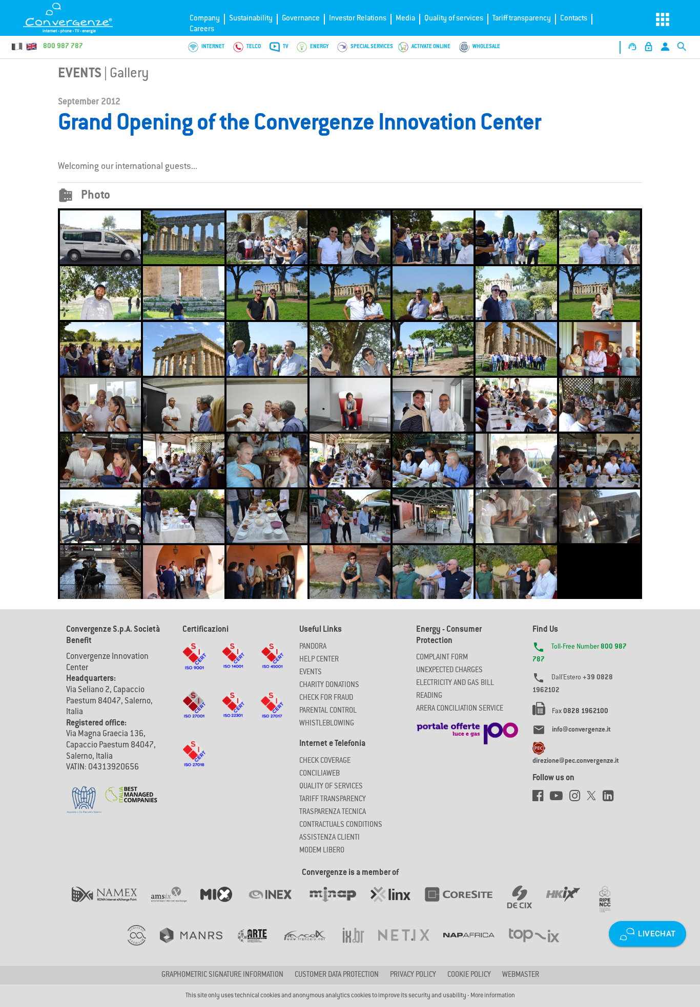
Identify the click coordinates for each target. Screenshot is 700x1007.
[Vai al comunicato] (131, 788)
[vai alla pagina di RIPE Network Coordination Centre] (611, 905)
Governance (301, 19)
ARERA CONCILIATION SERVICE (459, 709)
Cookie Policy (469, 975)
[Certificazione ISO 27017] (272, 714)
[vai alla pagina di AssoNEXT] (144, 945)
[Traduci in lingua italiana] (17, 47)
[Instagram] (578, 798)
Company (205, 19)
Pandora (312, 647)
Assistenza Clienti (329, 838)
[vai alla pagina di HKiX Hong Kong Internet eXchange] (570, 905)
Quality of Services (331, 786)
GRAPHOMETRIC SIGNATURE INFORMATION (222, 975)
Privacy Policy (413, 975)
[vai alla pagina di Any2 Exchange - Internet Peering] (465, 905)
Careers (202, 29)
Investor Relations (357, 19)
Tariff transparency (521, 19)
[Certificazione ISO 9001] (194, 665)
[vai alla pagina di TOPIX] (540, 945)
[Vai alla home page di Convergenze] (74, 18)
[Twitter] (595, 798)
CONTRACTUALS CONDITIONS (340, 825)
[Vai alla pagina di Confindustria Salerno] (84, 794)
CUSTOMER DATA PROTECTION (337, 975)
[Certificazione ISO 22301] (233, 714)
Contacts (573, 19)
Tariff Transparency (332, 799)
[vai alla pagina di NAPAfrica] (475, 945)
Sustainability (251, 19)
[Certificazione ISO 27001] (194, 714)
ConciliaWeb (319, 774)
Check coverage (325, 761)
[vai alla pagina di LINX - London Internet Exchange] (397, 905)
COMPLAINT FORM (442, 657)
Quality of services (453, 19)
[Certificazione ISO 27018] (194, 763)
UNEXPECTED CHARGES (449, 670)
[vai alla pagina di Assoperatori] (258, 945)
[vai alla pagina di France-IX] (311, 945)
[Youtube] (559, 798)
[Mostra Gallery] (100, 237)
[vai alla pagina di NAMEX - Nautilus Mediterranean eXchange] (111, 905)
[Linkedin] (611, 798)
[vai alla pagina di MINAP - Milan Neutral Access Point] (339, 905)
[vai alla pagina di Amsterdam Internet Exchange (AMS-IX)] (175, 905)
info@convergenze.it (581, 730)
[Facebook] (541, 798)
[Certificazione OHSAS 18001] (272, 665)
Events (79, 74)
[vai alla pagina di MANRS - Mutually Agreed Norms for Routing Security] (198, 945)
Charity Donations (329, 685)
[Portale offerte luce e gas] (467, 730)
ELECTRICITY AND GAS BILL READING (455, 690)
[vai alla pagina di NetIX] (410, 945)
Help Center (319, 659)
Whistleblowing (326, 723)
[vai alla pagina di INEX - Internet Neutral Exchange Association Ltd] (277, 905)
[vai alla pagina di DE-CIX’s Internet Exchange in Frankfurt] (526, 905)
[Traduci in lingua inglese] (31, 47)
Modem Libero (321, 850)
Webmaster (520, 975)
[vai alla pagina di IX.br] (360, 945)
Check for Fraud (326, 698)
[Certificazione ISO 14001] (233, 665)
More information (492, 996)
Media (405, 19)
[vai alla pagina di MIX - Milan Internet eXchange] (223, 905)
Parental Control (328, 711)
